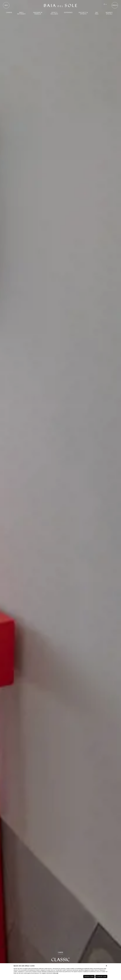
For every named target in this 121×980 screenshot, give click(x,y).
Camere (9, 12)
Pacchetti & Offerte (83, 13)
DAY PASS (96, 13)
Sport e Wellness (54, 13)
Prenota (114, 5)
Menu (6, 5)
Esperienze (68, 12)
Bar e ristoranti (21, 13)
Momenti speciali (109, 13)
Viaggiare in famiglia (37, 13)
